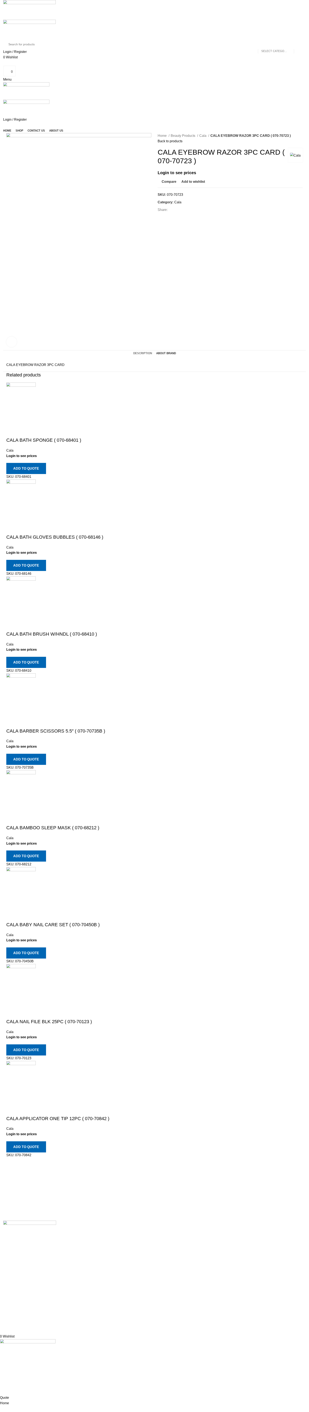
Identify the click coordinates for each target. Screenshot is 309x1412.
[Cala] (151, 1199)
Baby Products (169, 1247)
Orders (266, 1232)
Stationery (165, 1302)
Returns (215, 1239)
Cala (203, 135)
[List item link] (38, 1277)
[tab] (142, 353)
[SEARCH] (299, 44)
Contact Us (217, 1255)
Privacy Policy (219, 1232)
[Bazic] (151, 1208)
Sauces (166, 1286)
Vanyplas (168, 1326)
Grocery (163, 1279)
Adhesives (165, 1232)
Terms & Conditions (223, 1247)
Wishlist (266, 1247)
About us (87, 1239)
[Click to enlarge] (11, 342)
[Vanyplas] (151, 1174)
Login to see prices (177, 172)
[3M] (151, 1216)
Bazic (165, 1310)
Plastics (163, 1318)
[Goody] (151, 1191)
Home (163, 135)
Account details (272, 1239)
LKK (167, 1294)
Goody (166, 1271)
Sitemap (215, 1263)
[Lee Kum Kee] (151, 1183)
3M (163, 1239)
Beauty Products (183, 135)
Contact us (88, 1232)
